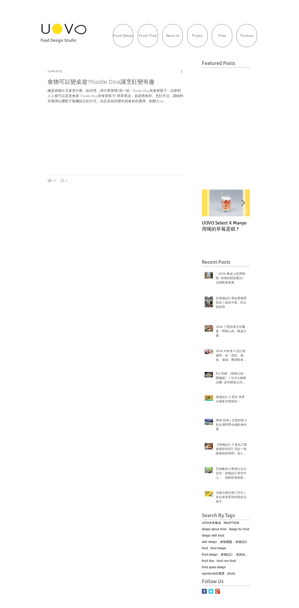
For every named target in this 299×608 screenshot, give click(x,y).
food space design (214, 567)
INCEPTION (231, 523)
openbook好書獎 (213, 573)
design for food (239, 529)
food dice (208, 561)
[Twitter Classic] (210, 591)
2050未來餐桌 (211, 523)
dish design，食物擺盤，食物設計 (225, 542)
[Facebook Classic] (204, 591)
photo (231, 573)
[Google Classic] (217, 591)
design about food (214, 529)
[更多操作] (183, 71)
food (205, 548)
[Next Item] (243, 203)
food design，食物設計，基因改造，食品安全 (226, 554)
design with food (213, 535)
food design (218, 548)
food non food (226, 561)
